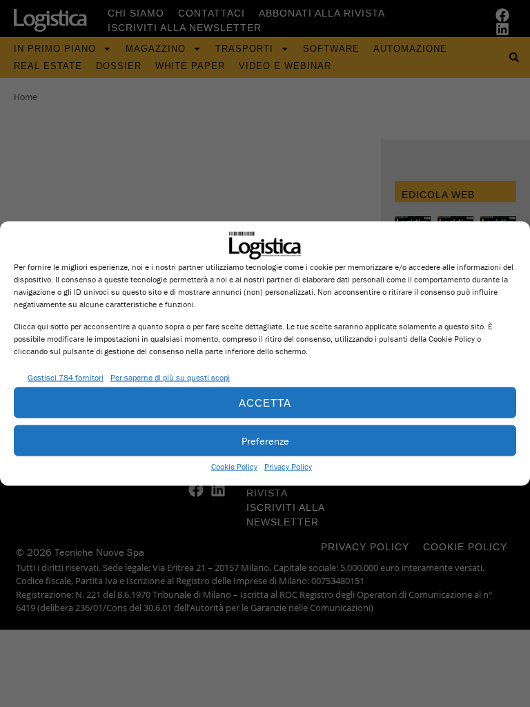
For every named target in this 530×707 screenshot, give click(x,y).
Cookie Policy (234, 466)
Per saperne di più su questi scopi (170, 376)
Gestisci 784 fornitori (66, 376)
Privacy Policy (288, 466)
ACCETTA (265, 402)
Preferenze (265, 440)
